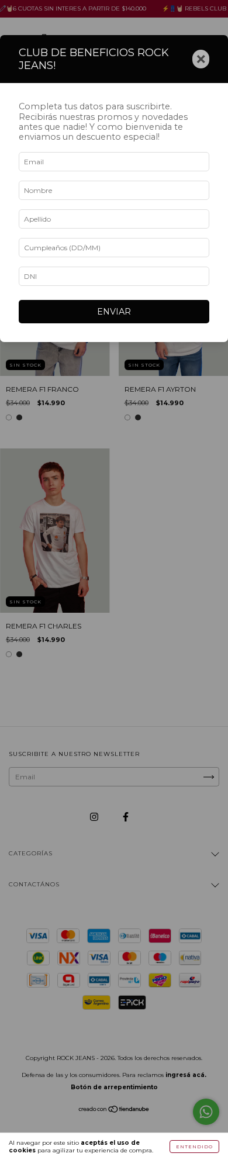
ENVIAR (114, 311)
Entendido (194, 1146)
